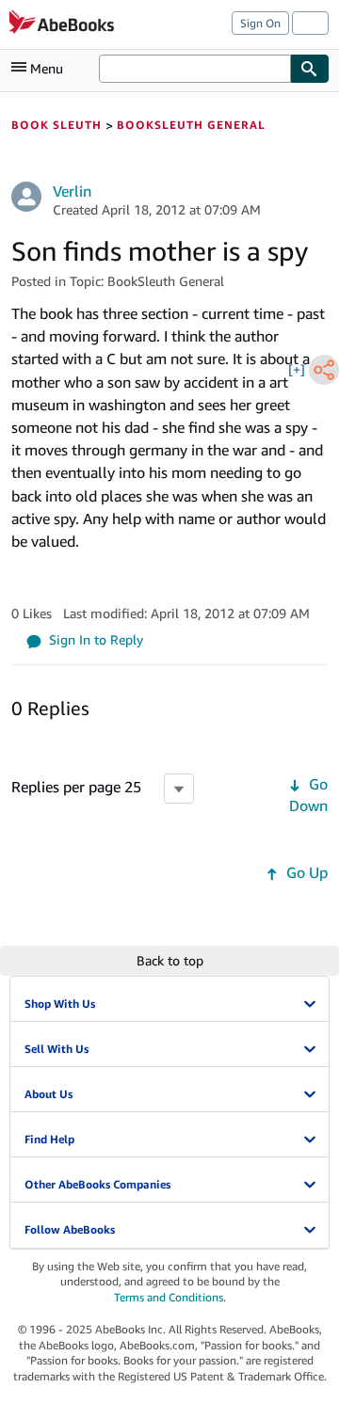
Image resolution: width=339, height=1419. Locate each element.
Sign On (260, 23)
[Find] (310, 69)
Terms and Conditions (168, 1297)
